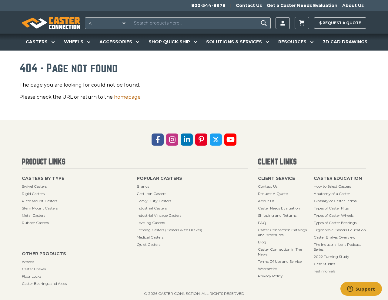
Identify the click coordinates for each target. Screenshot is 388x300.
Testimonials (324, 271)
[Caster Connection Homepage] (51, 23)
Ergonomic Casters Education (340, 230)
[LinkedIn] (187, 140)
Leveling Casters (151, 222)
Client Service (276, 178)
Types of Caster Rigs (331, 208)
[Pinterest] (201, 140)
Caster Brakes (34, 269)
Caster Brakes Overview (335, 237)
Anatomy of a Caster (332, 193)
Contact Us (249, 5)
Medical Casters (150, 237)
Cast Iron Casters (151, 193)
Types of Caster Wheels (333, 215)
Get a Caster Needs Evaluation (302, 5)
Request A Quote (273, 193)
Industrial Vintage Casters (159, 215)
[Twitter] (216, 140)
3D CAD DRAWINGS (345, 42)
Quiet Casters (148, 244)
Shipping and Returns (277, 215)
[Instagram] (172, 140)
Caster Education (338, 178)
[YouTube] (230, 140)
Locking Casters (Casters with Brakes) (169, 230)
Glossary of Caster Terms (335, 201)
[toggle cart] (302, 23)
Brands (143, 186)
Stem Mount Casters (40, 208)
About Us (353, 5)
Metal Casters (33, 215)
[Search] (264, 23)
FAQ (262, 222)
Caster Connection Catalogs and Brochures (282, 232)
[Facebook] (158, 140)
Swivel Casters (34, 186)
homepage (127, 97)
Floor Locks (31, 276)
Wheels (28, 261)
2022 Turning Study (331, 256)
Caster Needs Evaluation (279, 208)
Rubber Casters (35, 222)
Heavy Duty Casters (154, 201)
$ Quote (340, 23)
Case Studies (324, 264)
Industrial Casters (152, 208)
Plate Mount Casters (39, 201)
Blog (262, 242)
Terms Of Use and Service (280, 261)
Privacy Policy (270, 276)
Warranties (267, 268)
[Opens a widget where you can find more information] (361, 289)
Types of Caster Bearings (335, 222)
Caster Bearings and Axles (44, 283)
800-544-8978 (208, 5)
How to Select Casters (332, 186)
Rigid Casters (33, 193)
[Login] (283, 23)
